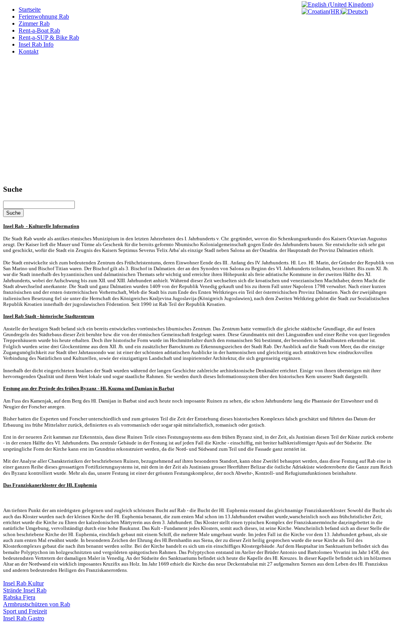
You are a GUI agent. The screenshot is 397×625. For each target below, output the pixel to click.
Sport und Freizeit (25, 611)
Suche (13, 213)
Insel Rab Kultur (23, 583)
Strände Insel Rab (25, 590)
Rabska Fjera (19, 597)
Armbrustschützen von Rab (36, 604)
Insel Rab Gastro (23, 618)
